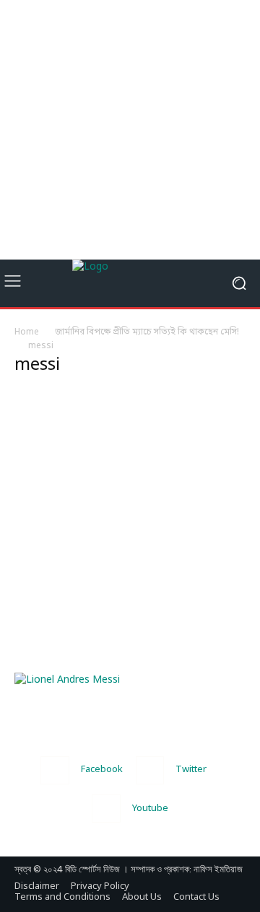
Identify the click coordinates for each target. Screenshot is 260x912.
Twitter (191, 769)
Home (26, 332)
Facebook (102, 769)
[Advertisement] (130, 130)
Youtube (150, 808)
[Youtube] (106, 808)
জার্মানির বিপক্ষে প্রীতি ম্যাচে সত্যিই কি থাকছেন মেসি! (147, 332)
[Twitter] (150, 770)
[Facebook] (54, 770)
